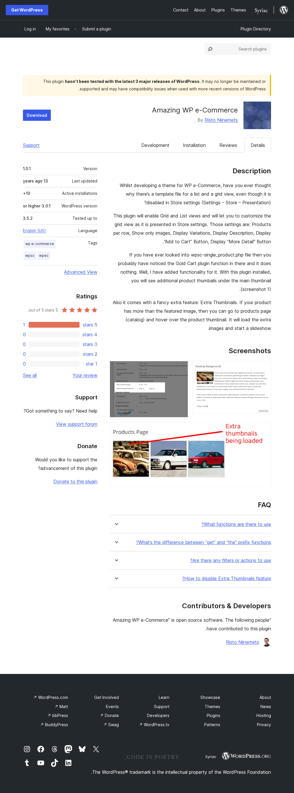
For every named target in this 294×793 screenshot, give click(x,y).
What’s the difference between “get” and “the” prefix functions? (203, 542)
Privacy (264, 724)
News (265, 706)
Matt (61, 706)
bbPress (57, 715)
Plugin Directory (256, 28)
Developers (158, 715)
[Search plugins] (210, 49)
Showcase (210, 697)
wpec (44, 255)
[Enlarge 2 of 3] (180, 369)
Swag (111, 724)
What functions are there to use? (236, 524)
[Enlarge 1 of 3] (263, 369)
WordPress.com (50, 697)
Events (112, 706)
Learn (164, 697)
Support (31, 145)
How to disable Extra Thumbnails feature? (226, 578)
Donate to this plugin (75, 481)
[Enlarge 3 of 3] (263, 430)
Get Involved (106, 697)
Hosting (263, 715)
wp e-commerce (39, 244)
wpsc (29, 255)
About (265, 697)
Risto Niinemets (221, 120)
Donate (109, 715)
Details (258, 145)
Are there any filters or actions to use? (230, 560)
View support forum (76, 424)
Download (37, 115)
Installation (194, 145)
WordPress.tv (154, 724)
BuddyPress (54, 724)
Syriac (210, 756)
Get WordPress (27, 9)
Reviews (228, 145)
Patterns (212, 724)
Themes (212, 706)
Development (155, 145)
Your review (85, 375)
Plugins (213, 715)
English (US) (34, 230)
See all (30, 375)
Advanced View (80, 272)
